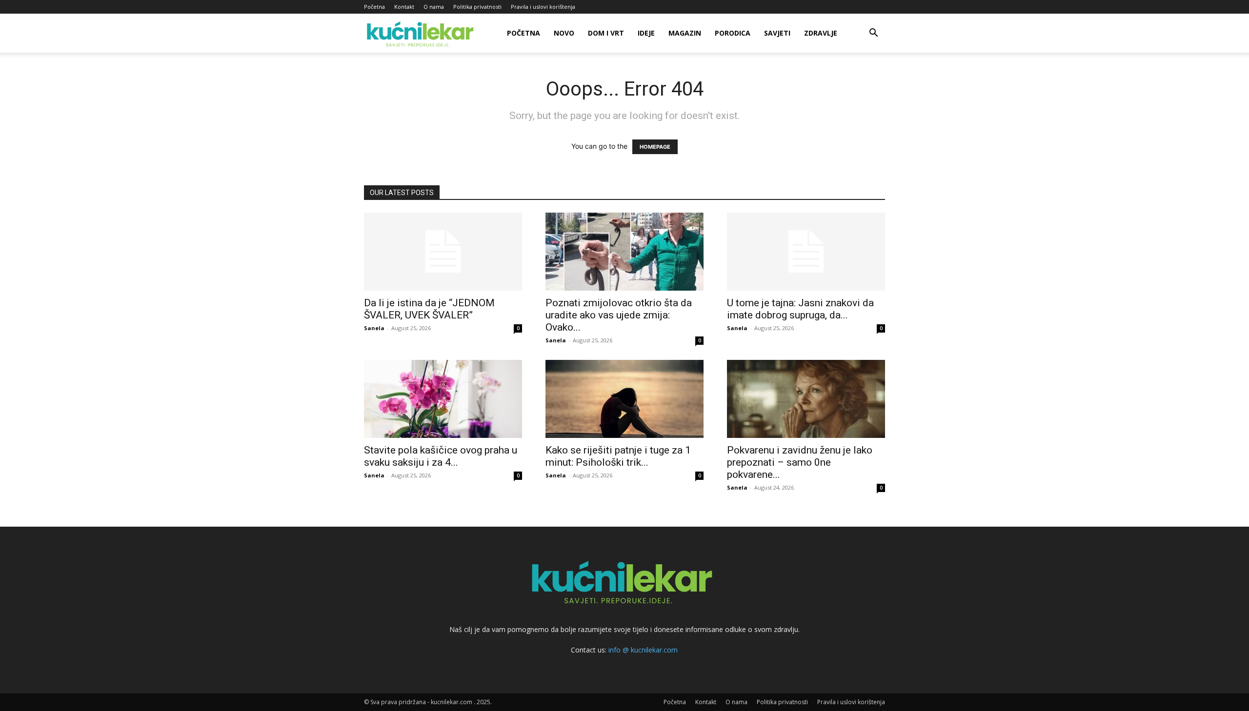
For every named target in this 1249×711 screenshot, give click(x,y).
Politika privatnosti (477, 6)
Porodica (732, 33)
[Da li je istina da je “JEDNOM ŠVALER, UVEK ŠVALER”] (443, 252)
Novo (564, 33)
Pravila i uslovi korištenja (543, 6)
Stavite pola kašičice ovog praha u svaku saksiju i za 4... (440, 456)
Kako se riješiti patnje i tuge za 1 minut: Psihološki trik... (618, 456)
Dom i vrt (606, 33)
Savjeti (777, 33)
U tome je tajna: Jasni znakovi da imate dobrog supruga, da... (800, 309)
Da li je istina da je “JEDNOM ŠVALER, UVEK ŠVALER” (429, 309)
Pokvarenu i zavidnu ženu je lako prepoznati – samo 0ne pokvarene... (799, 462)
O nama (433, 6)
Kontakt (404, 6)
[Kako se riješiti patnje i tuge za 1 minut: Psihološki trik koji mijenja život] (624, 399)
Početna (374, 6)
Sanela (374, 328)
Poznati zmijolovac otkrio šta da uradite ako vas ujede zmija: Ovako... (618, 315)
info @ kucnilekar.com (643, 649)
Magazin (684, 33)
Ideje (646, 33)
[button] (873, 34)
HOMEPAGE (655, 146)
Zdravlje (820, 33)
